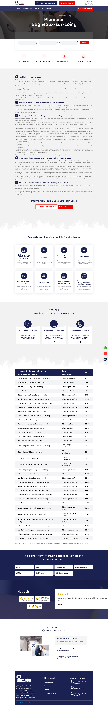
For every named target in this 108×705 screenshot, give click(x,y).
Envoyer (84, 42)
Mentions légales (20, 702)
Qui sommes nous (27, 8)
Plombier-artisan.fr (21, 685)
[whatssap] (105, 348)
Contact (48, 8)
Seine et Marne (49, 16)
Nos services (48, 682)
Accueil (18, 8)
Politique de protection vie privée (32, 702)
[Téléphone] (105, 353)
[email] (105, 359)
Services (36, 8)
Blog (43, 8)
